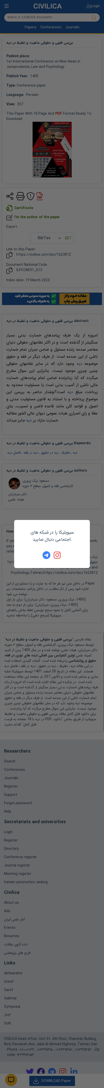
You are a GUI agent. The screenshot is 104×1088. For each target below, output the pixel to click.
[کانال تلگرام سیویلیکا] (46, 555)
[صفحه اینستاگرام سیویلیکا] (58, 555)
